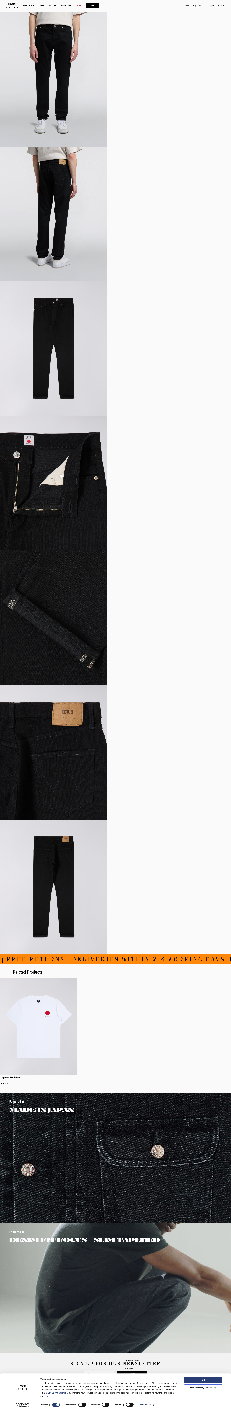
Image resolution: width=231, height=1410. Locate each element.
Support (211, 5)
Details (128, 1352)
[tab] (101, 5)
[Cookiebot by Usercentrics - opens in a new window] (22, 1405)
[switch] (82, 1405)
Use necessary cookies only (203, 1388)
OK (203, 1380)
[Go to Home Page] (12, 5)
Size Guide (129, 1368)
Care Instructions (132, 1360)
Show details (144, 1405)
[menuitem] (29, 5)
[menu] (61, 5)
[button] (220, 5)
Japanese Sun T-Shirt (10, 1079)
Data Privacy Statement (55, 1393)
